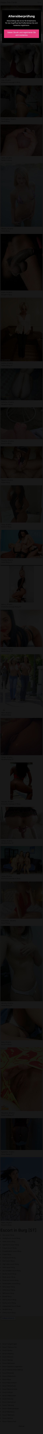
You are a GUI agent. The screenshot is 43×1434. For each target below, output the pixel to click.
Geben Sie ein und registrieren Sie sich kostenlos (21, 33)
